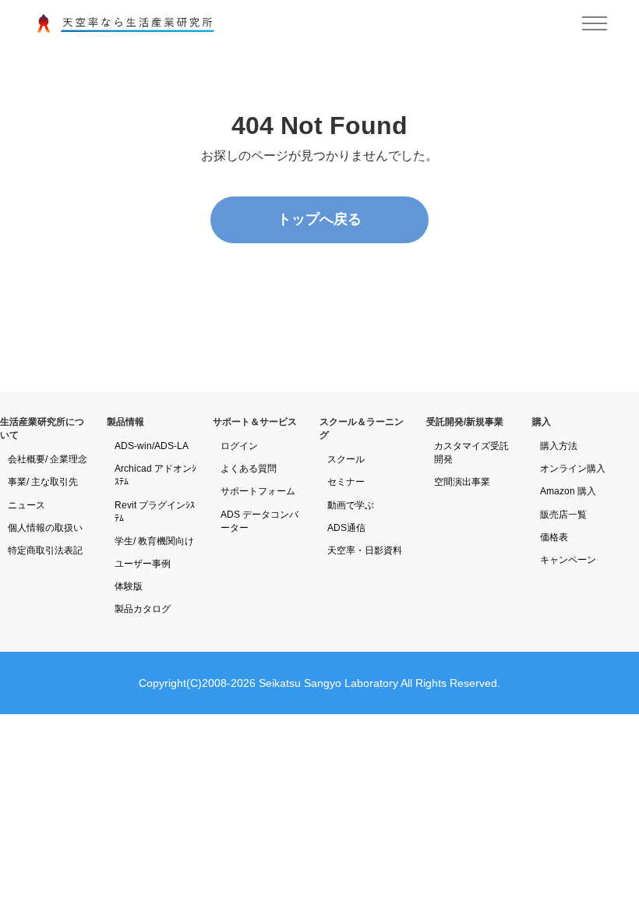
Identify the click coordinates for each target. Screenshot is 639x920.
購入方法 (558, 446)
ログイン (239, 446)
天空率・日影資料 (364, 550)
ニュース (26, 505)
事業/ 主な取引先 (43, 481)
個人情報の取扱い (45, 527)
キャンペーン (568, 559)
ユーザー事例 (143, 563)
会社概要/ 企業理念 (47, 459)
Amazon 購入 (568, 491)
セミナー (346, 481)
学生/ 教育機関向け (154, 541)
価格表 (554, 537)
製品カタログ (143, 608)
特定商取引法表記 (45, 550)
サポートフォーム (258, 491)
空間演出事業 (462, 481)
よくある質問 (249, 468)
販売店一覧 (563, 514)
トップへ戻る (319, 219)
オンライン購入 (572, 468)
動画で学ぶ (350, 505)
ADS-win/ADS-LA (152, 446)
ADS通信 (346, 527)
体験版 (129, 586)
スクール (346, 459)
